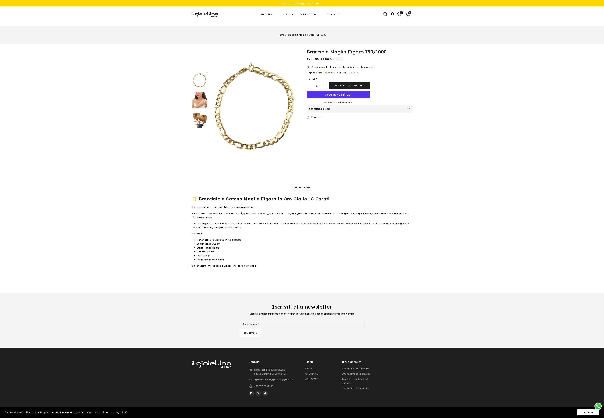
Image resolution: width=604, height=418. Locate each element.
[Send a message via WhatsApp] (598, 406)
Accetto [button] (588, 412)
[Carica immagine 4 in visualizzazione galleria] (199, 80)
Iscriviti (250, 333)
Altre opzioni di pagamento (338, 102)
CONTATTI (311, 379)
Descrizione (301, 187)
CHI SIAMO (312, 373)
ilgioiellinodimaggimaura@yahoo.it (273, 379)
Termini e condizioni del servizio (355, 381)
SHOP (286, 14)
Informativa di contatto (355, 388)
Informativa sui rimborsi (355, 368)
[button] (385, 14)
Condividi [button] (317, 117)
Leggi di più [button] (120, 412)
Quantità (312, 79)
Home (281, 34)
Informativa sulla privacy (356, 373)
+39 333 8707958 (263, 386)
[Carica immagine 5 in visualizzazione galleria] (199, 100)
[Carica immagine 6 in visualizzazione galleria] (199, 119)
